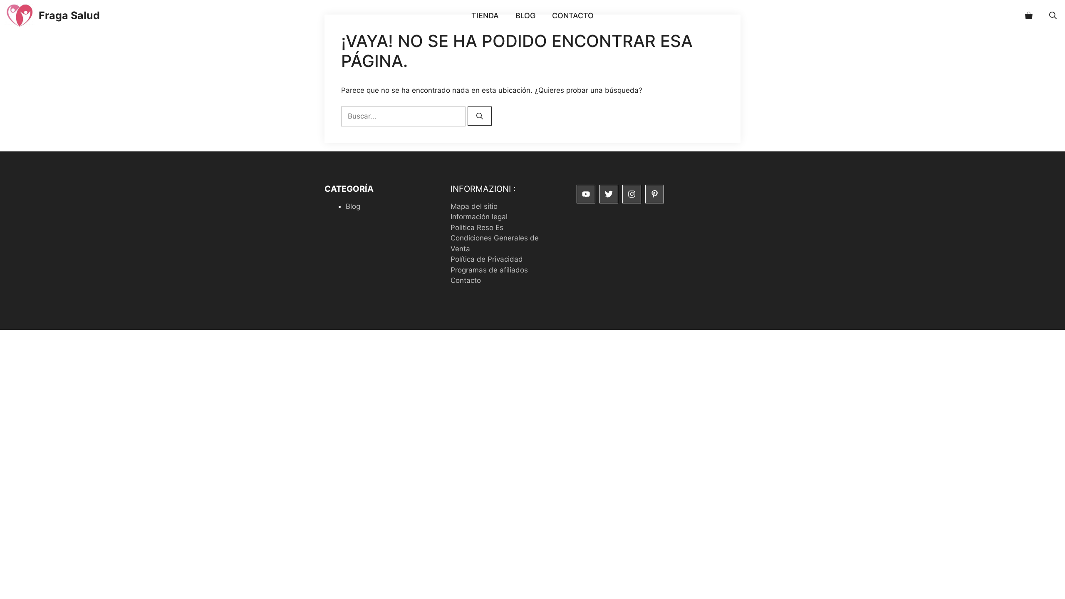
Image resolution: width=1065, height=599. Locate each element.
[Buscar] (480, 116)
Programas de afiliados (489, 270)
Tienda (485, 15)
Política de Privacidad (487, 259)
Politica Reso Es (477, 227)
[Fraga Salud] (19, 15)
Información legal (479, 217)
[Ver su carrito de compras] (1029, 15)
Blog (525, 15)
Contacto (573, 15)
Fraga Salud (69, 15)
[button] (1053, 15)
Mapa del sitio (474, 206)
